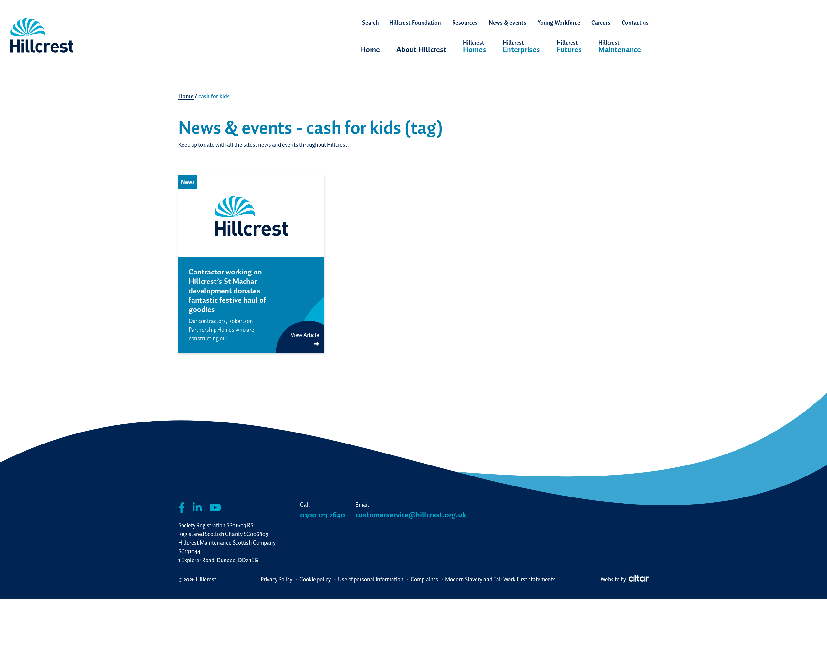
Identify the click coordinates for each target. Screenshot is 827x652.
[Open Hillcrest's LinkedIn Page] (197, 508)
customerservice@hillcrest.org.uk (410, 514)
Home (370, 49)
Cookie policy (315, 579)
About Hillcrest (421, 49)
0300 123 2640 (322, 514)
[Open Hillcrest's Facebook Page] (181, 508)
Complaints (424, 579)
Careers (600, 22)
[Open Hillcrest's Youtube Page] (215, 508)
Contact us (635, 22)
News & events (507, 22)
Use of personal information (370, 579)
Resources (464, 22)
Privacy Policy (276, 579)
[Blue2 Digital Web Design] (638, 579)
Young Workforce (559, 22)
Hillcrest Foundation (415, 22)
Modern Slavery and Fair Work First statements (500, 579)
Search (370, 22)
